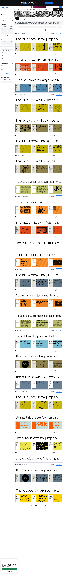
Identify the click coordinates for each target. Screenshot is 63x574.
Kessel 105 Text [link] (18, 350)
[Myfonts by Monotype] (4, 8)
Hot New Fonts (29, 9)
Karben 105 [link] (17, 289)
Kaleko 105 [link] (17, 135)
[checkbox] (12, 20)
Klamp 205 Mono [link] (18, 216)
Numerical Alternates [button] (7, 81)
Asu (2, 58)
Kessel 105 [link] (17, 155)
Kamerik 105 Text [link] (18, 464)
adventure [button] (3, 28)
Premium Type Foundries (36, 9)
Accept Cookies (9, 568)
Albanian (3, 55)
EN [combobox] (54, 7)
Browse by (15, 9)
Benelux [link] (17, 330)
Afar (2, 52)
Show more (6, 73)
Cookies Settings (9, 571)
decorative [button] (4, 26)
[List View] (45, 30)
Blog (41, 9)
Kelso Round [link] (18, 452)
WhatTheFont (46, 9)
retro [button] (11, 26)
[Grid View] (44, 30)
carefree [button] (10, 30)
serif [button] (4, 44)
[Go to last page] (45, 505)
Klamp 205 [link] (17, 53)
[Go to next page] (43, 505)
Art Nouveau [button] (4, 30)
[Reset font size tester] (40, 30)
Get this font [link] (58, 33)
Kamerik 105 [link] (18, 269)
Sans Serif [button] (10, 41)
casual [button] (4, 33)
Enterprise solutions (58, 9)
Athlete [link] (17, 432)
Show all (6, 35)
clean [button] (10, 33)
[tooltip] (3, 14)
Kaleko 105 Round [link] (18, 33)
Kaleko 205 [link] (18, 94)
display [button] (4, 41)
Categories (19, 9)
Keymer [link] (17, 74)
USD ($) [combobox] (50, 7)
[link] (10, 7)
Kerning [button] (10, 79)
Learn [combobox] (45, 7)
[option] (4, 42)
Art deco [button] (10, 28)
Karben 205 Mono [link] (18, 196)
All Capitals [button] (4, 79)
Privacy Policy (8, 566)
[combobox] (20, 7)
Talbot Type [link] (26, 33)
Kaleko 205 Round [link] (19, 391)
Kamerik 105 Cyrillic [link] (19, 371)
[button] (1, 3)
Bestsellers (24, 9)
